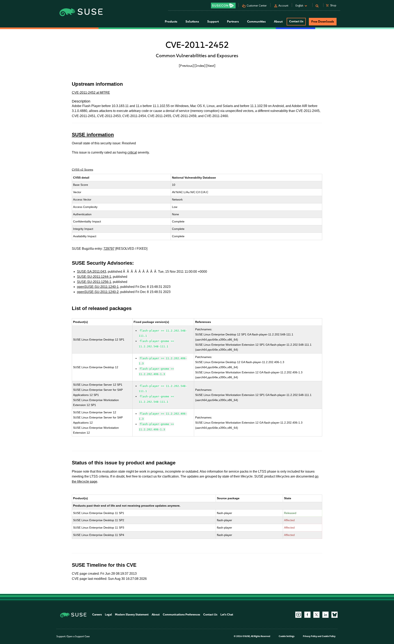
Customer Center (257, 5)
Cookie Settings (286, 636)
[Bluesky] (334, 615)
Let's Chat (226, 614)
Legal (108, 614)
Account (283, 5)
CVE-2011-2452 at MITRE (91, 92)
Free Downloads (322, 21)
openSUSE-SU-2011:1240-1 (98, 286)
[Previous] (186, 66)
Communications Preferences (181, 614)
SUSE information (93, 134)
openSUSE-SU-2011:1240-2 (98, 292)
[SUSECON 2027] (223, 5)
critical (132, 152)
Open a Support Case (78, 636)
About (156, 614)
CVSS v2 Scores (82, 169)
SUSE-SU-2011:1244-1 (94, 276)
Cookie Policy (329, 636)
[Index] (200, 66)
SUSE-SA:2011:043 (91, 271)
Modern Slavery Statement (132, 614)
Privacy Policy (310, 636)
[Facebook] (307, 615)
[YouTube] (298, 615)
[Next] (210, 66)
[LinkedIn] (325, 615)
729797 (109, 248)
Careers (97, 614)
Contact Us (296, 21)
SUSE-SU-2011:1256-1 (94, 282)
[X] (316, 615)
